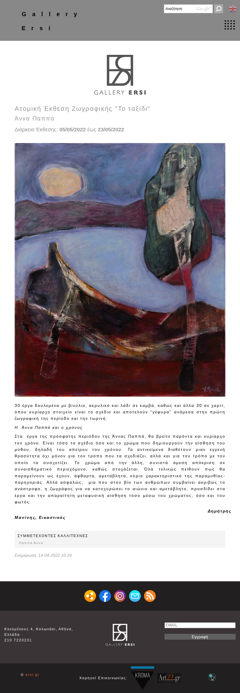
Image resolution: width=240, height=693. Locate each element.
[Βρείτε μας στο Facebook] (105, 596)
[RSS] (150, 596)
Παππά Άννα (31, 543)
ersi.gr (32, 675)
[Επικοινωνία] (135, 596)
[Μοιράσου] (90, 596)
